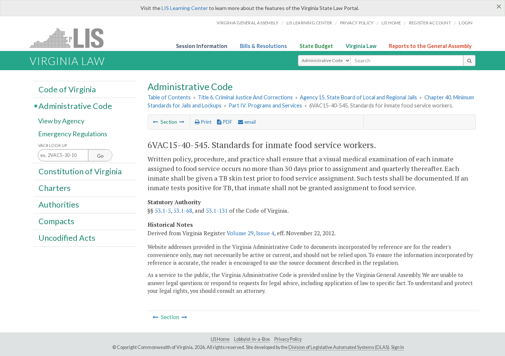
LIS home (391, 22)
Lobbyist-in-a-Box (252, 339)
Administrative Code (75, 105)
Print (205, 122)
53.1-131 (217, 210)
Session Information (201, 46)
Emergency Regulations (72, 134)
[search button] (469, 60)
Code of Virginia (67, 89)
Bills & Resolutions (263, 46)
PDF (226, 122)
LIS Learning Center (185, 8)
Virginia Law (361, 46)
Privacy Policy (357, 22)
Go (100, 156)
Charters (54, 188)
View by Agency (61, 121)
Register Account (430, 22)
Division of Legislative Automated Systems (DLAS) (338, 347)
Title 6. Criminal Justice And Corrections (245, 97)
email (249, 122)
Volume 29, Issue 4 (250, 233)
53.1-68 (182, 210)
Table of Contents (169, 97)
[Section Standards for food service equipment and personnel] (155, 122)
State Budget (316, 46)
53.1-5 (163, 210)
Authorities (58, 204)
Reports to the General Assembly (430, 46)
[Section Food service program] (181, 122)
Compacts (56, 221)
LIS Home (220, 339)
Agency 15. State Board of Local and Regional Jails (358, 97)
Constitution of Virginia (80, 171)
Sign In (397, 347)
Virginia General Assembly (247, 22)
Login (465, 22)
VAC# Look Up (52, 145)
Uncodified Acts (66, 238)
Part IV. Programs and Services (265, 105)
